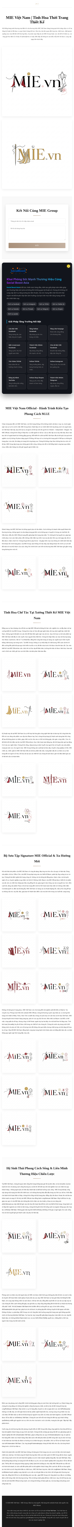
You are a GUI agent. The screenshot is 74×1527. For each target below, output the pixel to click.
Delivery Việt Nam (23, 1417)
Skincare (8, 1204)
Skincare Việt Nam (51, 1198)
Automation (54, 1435)
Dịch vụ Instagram (29, 304)
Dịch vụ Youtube (13, 309)
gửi (37, 245)
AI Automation (35, 1443)
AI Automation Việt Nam (13, 1443)
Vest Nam (20, 1318)
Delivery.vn (7, 1420)
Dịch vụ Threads (28, 309)
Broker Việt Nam (61, 1469)
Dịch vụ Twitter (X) (58, 304)
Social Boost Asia (13, 287)
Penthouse (65, 1409)
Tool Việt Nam (52, 1510)
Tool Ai (44, 1517)
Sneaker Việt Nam (22, 1306)
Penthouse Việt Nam (11, 1409)
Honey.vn (41, 1210)
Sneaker (6, 1309)
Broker (6, 1472)
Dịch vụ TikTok (44, 304)
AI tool (31, 1517)
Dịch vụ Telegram (43, 309)
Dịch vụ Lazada (13, 314)
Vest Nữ (42, 1318)
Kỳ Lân (33, 1463)
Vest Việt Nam (19, 1315)
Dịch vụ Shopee (58, 309)
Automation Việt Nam (24, 1435)
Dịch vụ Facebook (13, 304)
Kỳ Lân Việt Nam (62, 1458)
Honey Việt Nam (11, 1210)
